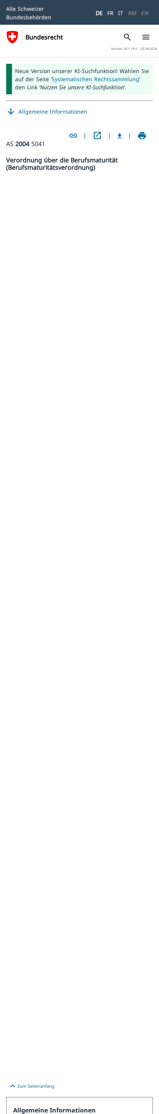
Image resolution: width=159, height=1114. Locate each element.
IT (120, 13)
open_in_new (97, 135)
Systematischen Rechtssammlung (95, 79)
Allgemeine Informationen (46, 111)
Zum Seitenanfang (31, 1086)
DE (99, 13)
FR (110, 13)
